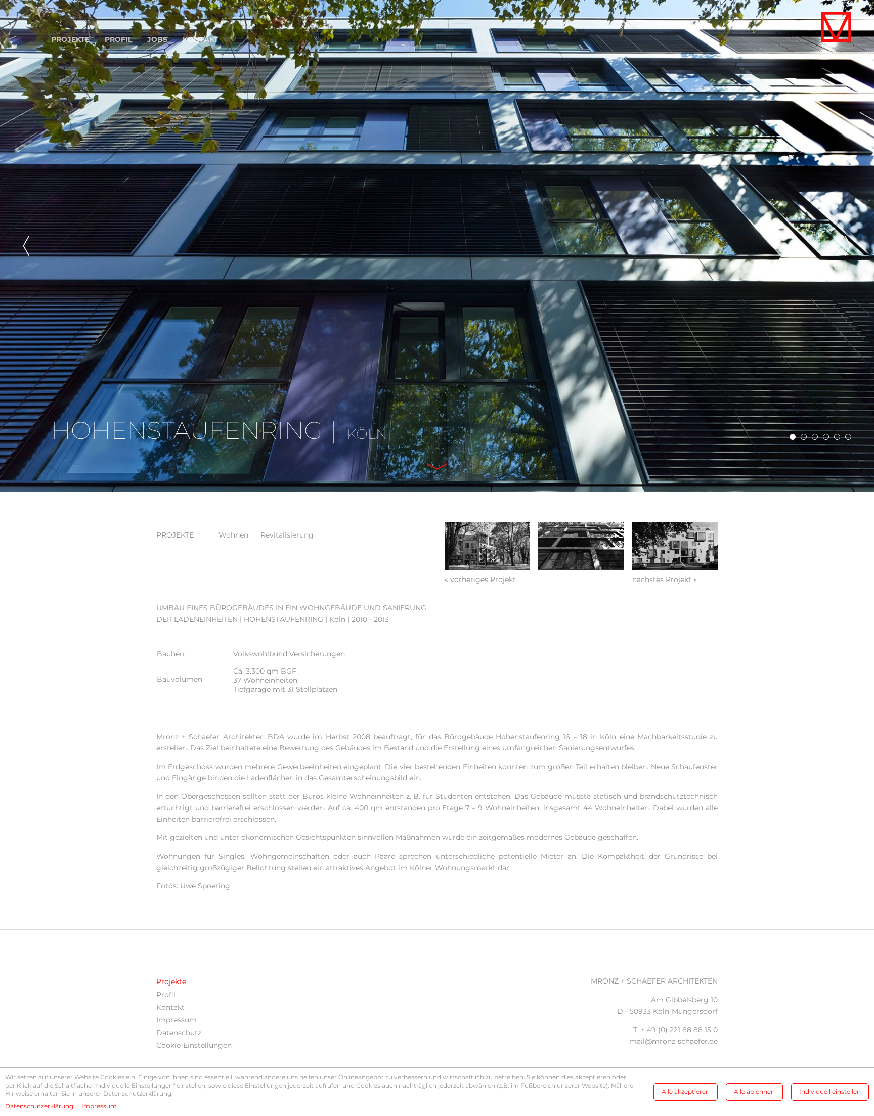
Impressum (176, 1019)
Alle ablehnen (754, 1091)
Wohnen (233, 535)
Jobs (157, 39)
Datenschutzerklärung (39, 1106)
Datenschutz (178, 1032)
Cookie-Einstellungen (194, 1045)
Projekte (70, 39)
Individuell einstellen (830, 1091)
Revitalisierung (287, 535)
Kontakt (201, 39)
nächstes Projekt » (664, 579)
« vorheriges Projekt (480, 579)
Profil (118, 39)
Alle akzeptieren (686, 1091)
